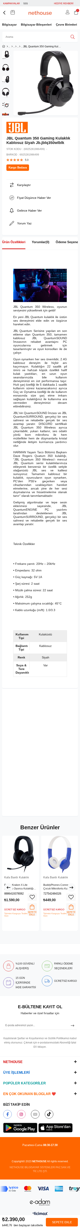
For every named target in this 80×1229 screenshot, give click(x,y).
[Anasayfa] (7, 46)
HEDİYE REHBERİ (63, 3)
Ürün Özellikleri (13, 242)
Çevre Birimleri (66, 24)
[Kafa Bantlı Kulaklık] (19, 46)
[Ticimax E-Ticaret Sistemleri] (40, 1214)
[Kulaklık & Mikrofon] (15, 46)
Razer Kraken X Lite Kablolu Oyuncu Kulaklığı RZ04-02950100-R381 (18, 887)
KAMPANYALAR (11, 3)
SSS (25, 3)
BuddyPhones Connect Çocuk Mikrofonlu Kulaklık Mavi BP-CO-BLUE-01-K (58, 887)
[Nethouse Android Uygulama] (20, 1128)
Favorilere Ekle (32, 897)
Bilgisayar (9, 24)
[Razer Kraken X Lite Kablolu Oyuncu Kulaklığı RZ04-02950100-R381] (20, 854)
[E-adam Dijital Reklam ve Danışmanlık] (40, 1202)
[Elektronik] (12, 46)
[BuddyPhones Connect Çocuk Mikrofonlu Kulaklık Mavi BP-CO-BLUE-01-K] (59, 854)
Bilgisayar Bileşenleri (36, 24)
